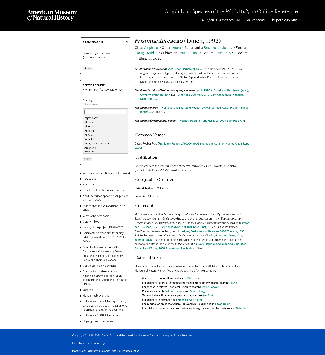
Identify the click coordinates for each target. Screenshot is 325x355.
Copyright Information (99, 351)
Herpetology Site (283, 20)
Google (232, 283)
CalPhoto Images (174, 291)
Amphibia (151, 48)
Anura (176, 48)
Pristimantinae (188, 53)
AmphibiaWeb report (190, 300)
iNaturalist (241, 308)
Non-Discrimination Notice (125, 351)
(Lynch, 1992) (178, 41)
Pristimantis (222, 53)
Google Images (199, 291)
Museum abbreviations (96, 295)
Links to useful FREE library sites (101, 315)
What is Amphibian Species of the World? (107, 173)
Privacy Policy (79, 351)
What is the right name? (96, 216)
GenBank (207, 295)
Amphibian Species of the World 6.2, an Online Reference (231, 11)
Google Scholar (209, 287)
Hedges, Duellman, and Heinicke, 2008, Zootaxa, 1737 (212, 121)
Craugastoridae (146, 53)
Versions (88, 290)
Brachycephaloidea (218, 48)
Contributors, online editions (99, 266)
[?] (126, 42)
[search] (105, 122)
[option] (107, 118)
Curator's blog (91, 221)
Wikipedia (193, 278)
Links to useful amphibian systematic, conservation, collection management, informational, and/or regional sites (105, 305)
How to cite (89, 179)
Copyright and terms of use (99, 321)
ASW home (256, 20)
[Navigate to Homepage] (52, 15)
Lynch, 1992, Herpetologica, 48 (184, 69)
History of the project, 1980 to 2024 (103, 227)
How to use (89, 184)
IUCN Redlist (223, 304)
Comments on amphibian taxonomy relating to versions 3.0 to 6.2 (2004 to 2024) (105, 237)
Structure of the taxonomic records (103, 190)
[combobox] (105, 105)
